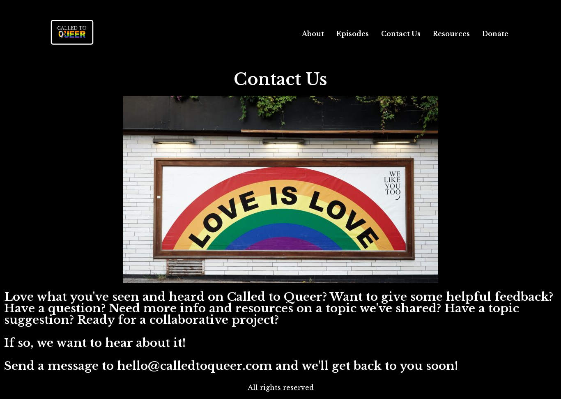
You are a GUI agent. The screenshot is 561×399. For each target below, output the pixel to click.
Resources (451, 34)
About (313, 34)
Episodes (352, 34)
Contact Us (401, 34)
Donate (495, 34)
